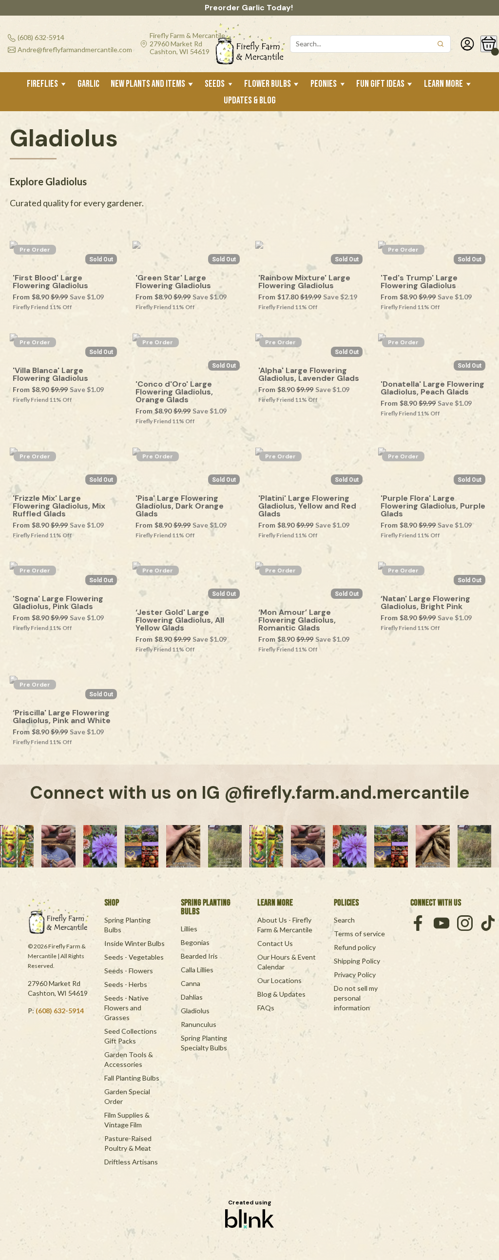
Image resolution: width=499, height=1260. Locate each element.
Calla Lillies (197, 969)
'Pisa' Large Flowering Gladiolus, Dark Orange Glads (180, 506)
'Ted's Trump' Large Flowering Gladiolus (420, 282)
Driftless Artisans (131, 1162)
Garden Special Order (128, 1096)
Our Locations (279, 980)
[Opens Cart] (488, 44)
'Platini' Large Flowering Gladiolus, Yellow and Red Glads (308, 506)
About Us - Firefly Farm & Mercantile (285, 925)
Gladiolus (195, 1010)
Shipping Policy (357, 961)
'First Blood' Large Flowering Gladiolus (50, 282)
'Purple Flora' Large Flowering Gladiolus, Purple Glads (433, 506)
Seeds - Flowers (128, 970)
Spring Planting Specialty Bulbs (205, 1043)
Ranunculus (198, 1024)
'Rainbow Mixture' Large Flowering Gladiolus (305, 282)
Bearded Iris (199, 956)
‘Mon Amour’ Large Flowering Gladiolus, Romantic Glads (299, 620)
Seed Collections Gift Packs (131, 1036)
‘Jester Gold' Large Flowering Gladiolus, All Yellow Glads (180, 620)
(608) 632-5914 (60, 1010)
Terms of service (359, 933)
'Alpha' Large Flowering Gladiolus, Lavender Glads (308, 374)
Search (344, 920)
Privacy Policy (355, 974)
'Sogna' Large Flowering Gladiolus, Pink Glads (59, 602)
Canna (190, 983)
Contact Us (275, 943)
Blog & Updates (281, 994)
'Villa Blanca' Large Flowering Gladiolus (50, 374)
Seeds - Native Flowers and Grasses (127, 1008)
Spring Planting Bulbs (128, 925)
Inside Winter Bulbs (134, 943)
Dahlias (192, 997)
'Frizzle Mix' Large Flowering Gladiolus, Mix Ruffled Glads (60, 506)
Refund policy (355, 947)
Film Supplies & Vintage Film (127, 1120)
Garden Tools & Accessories (129, 1059)
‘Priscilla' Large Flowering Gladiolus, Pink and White (62, 717)
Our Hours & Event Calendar (287, 962)
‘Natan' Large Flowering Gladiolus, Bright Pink (426, 602)
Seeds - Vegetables (134, 957)
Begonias (195, 942)
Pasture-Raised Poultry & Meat (128, 1143)
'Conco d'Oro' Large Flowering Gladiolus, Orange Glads (175, 392)
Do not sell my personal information (356, 998)
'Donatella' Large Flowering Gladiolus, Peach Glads (433, 388)
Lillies (189, 929)
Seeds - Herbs (125, 984)
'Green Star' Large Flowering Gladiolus (173, 282)
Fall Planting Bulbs (131, 1078)
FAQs (265, 1008)
